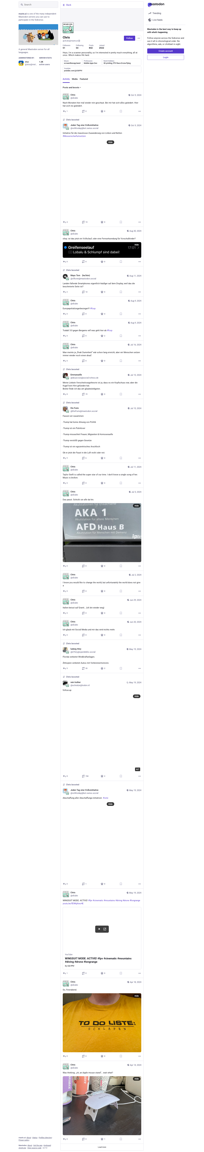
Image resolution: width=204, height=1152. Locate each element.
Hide (110, 142)
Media (75, 79)
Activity (66, 79)
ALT (137, 769)
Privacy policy (24, 1140)
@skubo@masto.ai (70, 41)
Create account (166, 51)
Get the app (37, 1145)
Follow (129, 38)
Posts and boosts (71, 87)
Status (34, 1138)
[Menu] (138, 38)
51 (64, 48)
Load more (102, 1147)
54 (77, 48)
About (29, 1138)
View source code (34, 1148)
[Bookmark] (121, 111)
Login (165, 57)
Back (68, 5)
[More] (139, 111)
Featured (84, 79)
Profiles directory (45, 1138)
